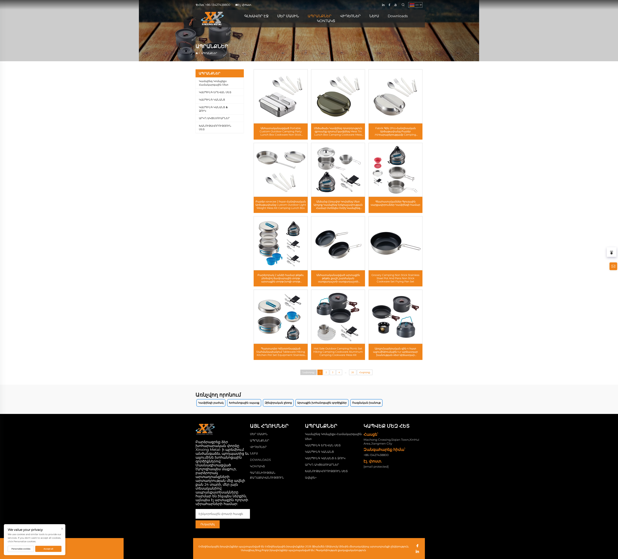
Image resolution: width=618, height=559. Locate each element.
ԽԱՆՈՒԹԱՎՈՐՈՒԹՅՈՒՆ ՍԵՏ (215, 127)
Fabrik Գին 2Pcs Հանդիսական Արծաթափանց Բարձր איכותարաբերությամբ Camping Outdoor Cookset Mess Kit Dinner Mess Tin (395, 131)
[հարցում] (613, 266)
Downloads (398, 16)
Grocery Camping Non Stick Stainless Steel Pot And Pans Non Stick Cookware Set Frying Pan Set (395, 278)
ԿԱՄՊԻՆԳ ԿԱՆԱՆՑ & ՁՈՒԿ (213, 109)
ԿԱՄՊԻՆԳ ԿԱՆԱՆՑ (212, 99)
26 (352, 372)
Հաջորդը (364, 372)
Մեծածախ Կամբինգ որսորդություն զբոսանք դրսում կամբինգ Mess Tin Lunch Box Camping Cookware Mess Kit (338, 131)
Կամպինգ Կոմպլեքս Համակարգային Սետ (213, 83)
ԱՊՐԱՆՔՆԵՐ (319, 16)
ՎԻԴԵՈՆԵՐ (350, 16)
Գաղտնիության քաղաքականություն (341, 550)
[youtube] (395, 5)
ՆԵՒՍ (374, 16)
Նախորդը (308, 372)
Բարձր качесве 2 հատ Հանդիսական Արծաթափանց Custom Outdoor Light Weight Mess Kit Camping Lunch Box (280, 205)
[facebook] (389, 5)
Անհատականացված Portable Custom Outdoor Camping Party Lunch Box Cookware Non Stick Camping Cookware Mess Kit (281, 131)
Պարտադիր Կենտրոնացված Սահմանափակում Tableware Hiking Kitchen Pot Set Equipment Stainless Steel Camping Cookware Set (280, 352)
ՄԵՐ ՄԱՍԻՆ (288, 16)
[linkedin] (383, 5)
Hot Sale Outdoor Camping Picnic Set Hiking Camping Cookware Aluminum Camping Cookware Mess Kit (338, 352)
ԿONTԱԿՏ (326, 21)
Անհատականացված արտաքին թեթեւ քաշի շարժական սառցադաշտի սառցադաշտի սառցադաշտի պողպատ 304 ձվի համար (338, 278)
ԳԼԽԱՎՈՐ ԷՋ (256, 16)
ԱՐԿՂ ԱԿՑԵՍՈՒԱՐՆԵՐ (214, 118)
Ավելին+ (311, 477)
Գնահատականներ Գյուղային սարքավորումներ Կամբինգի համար (395, 203)
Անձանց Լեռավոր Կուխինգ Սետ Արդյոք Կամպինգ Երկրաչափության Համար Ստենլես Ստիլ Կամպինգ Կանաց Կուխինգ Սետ (338, 205)
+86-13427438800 (217, 5)
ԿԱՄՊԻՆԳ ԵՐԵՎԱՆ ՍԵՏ (215, 92)
